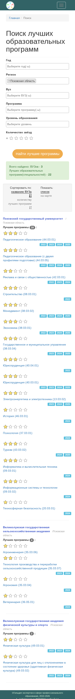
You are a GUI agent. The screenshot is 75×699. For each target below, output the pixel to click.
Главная (14, 18)
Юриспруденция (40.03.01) (21, 382)
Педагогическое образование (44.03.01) (29, 239)
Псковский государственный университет (33, 218)
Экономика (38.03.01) (17, 327)
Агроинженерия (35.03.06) (20, 552)
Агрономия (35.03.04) (17, 585)
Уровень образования (21, 118)
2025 (67, 244)
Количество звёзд (19, 132)
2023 (51, 244)
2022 (43, 244)
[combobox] (37, 66)
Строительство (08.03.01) (19, 294)
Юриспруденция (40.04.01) (21, 365)
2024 (59, 244)
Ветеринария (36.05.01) (18, 602)
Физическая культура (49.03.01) (23, 645)
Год (8, 60)
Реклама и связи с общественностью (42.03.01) (34, 277)
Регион (11, 74)
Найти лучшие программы (37, 154)
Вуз (8, 89)
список (45, 191)
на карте (46, 195)
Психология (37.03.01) (17, 433)
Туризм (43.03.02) (14, 449)
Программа (14, 103)
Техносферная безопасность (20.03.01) (29, 508)
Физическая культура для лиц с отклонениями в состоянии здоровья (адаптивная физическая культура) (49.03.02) (34, 666)
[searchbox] (37, 66)
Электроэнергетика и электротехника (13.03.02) (34, 399)
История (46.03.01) (15, 416)
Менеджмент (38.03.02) (18, 310)
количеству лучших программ (20, 201)
